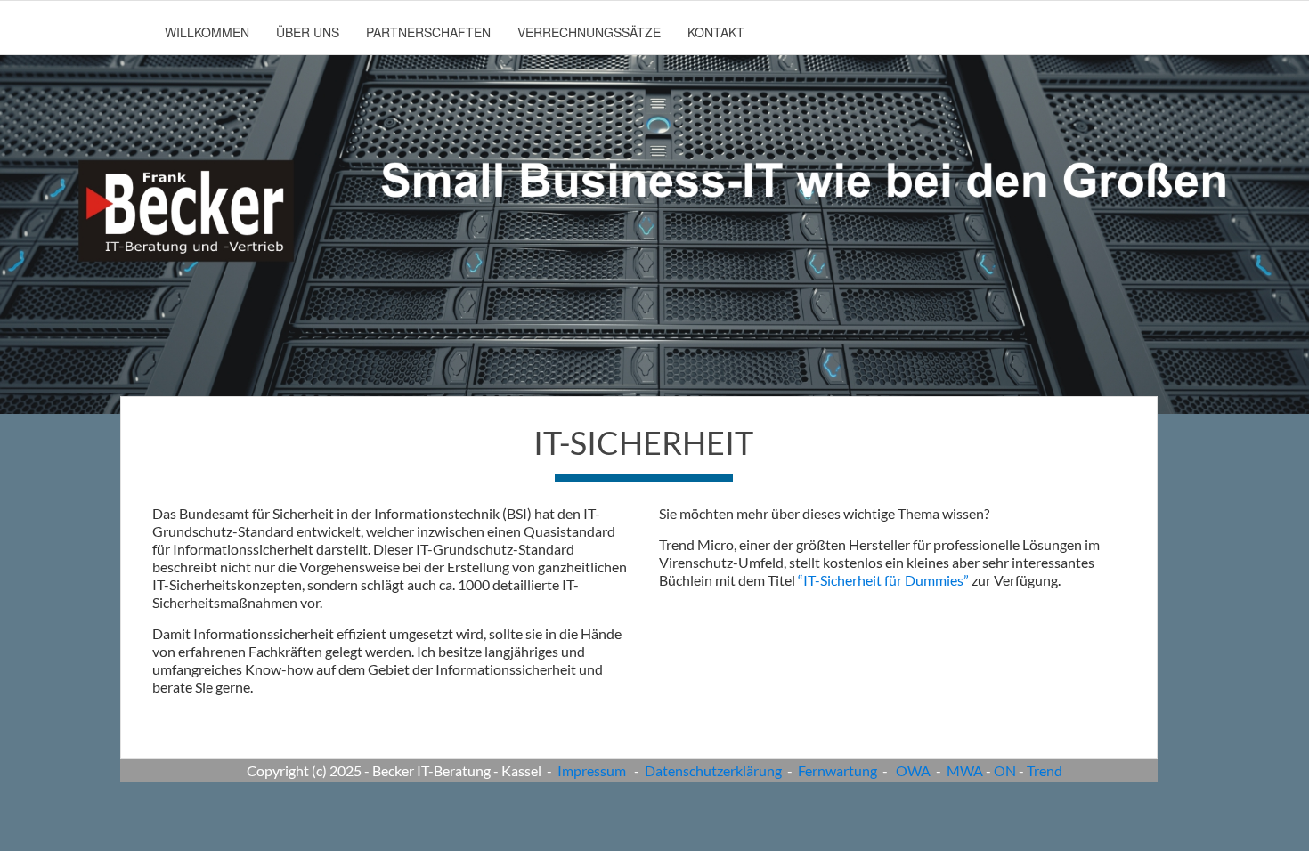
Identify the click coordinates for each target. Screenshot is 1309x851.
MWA (965, 770)
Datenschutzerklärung (713, 770)
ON (1005, 770)
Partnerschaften (428, 32)
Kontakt (715, 32)
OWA (913, 770)
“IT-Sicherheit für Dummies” (885, 579)
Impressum (591, 770)
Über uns (307, 32)
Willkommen (207, 32)
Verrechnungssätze (589, 32)
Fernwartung (837, 770)
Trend (1044, 770)
